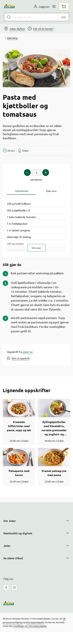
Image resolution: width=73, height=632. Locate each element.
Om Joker (9, 521)
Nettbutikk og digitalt (17, 533)
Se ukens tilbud (13, 558)
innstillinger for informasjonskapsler (30, 625)
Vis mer (36, 247)
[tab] (21, 191)
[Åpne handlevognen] (64, 6)
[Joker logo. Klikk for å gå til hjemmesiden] (9, 6)
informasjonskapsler (35, 622)
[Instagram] (14, 587)
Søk (63, 17)
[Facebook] (6, 587)
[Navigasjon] (54, 6)
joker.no (28, 351)
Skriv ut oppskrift (21, 358)
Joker (7, 545)
